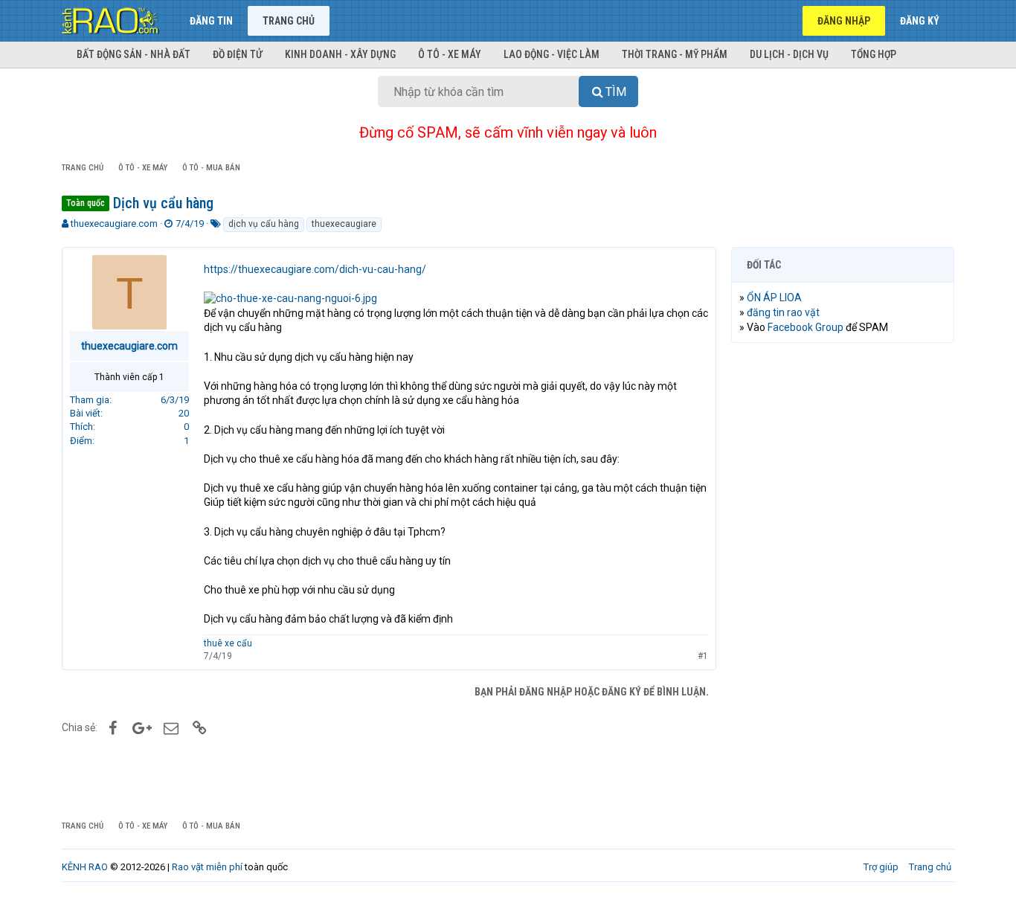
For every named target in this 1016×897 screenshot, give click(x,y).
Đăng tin (211, 21)
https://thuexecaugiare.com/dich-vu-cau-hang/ (315, 269)
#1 (703, 656)
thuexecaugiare (344, 224)
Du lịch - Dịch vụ (789, 54)
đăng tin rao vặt (783, 312)
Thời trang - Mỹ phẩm (674, 54)
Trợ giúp (881, 866)
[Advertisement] (842, 581)
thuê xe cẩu (228, 643)
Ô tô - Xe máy (449, 54)
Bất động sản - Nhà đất (133, 54)
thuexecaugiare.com (114, 223)
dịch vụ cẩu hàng (263, 224)
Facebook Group (805, 327)
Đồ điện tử (238, 54)
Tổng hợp (873, 54)
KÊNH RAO (85, 866)
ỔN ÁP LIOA (774, 297)
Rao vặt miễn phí (207, 866)
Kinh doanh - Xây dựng (340, 54)
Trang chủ (289, 21)
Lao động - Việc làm (551, 54)
